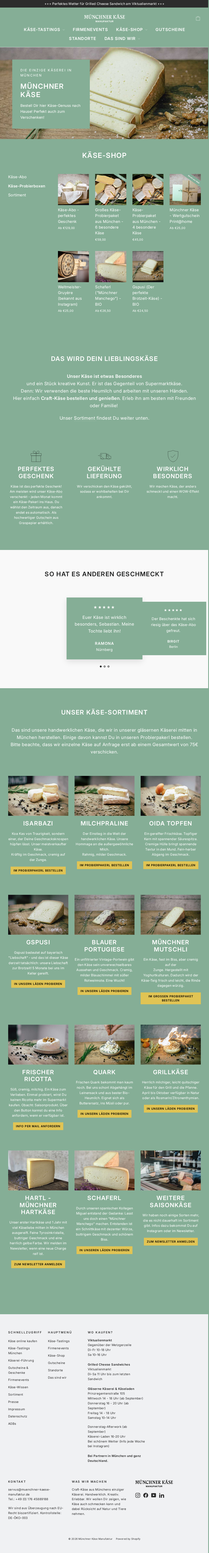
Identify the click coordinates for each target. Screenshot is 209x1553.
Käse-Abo (17, 177)
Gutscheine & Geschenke (18, 1370)
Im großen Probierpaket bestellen (170, 998)
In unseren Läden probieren (104, 1250)
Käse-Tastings (43, 29)
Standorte (82, 38)
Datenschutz (17, 1416)
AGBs (12, 1424)
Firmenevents (90, 29)
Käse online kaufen (22, 1341)
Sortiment (17, 195)
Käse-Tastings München (19, 1350)
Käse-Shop (130, 29)
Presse (13, 1402)
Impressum (16, 1409)
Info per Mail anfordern (38, 1126)
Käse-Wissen (18, 1387)
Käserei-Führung (21, 1360)
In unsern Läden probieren (38, 984)
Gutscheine (170, 29)
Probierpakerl (155, 737)
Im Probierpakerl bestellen (38, 870)
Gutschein (44, 517)
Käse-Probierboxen (26, 186)
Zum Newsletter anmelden (38, 1264)
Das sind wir (120, 38)
